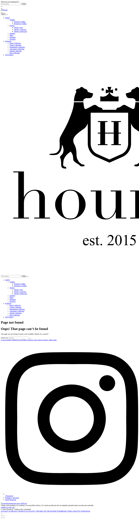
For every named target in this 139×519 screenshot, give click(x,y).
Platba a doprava (28, 340)
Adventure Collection (17, 49)
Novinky (13, 39)
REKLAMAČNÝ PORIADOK (79, 511)
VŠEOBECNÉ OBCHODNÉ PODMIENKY (52, 511)
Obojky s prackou (20, 29)
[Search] (28, 276)
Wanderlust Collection (17, 47)
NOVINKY (9, 55)
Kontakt (8, 340)
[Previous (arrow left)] (2, 517)
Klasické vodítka (19, 22)
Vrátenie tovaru (16, 340)
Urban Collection (15, 45)
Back (3, 14)
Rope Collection (15, 43)
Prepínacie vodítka (20, 24)
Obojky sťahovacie (20, 31)
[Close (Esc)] (2, 515)
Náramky (13, 37)
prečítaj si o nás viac (8, 507)
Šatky (11, 35)
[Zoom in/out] (4, 515)
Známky (12, 33)
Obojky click (18, 28)
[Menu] (2, 8)
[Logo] (4, 10)
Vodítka (12, 20)
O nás (3, 340)
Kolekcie (8, 41)
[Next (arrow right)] (4, 517)
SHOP (7, 18)
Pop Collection (15, 53)
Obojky (12, 26)
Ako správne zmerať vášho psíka (45, 340)
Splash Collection (16, 51)
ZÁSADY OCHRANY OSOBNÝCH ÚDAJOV (18, 511)
